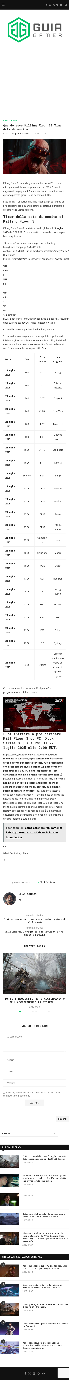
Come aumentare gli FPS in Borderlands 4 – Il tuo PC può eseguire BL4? (44, 1267)
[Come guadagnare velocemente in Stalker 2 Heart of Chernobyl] (9, 1309)
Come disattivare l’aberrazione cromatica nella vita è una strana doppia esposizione (42, 1345)
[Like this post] (41, 882)
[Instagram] (54, 4)
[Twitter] (50, 4)
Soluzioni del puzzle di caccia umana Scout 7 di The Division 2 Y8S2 (43, 1215)
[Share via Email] (54, 882)
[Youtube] (61, 4)
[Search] (65, 4)
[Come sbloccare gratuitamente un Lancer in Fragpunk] (9, 1328)
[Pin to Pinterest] (51, 882)
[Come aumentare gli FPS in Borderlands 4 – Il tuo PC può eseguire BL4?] (9, 1271)
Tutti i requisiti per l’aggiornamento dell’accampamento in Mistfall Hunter (44, 1157)
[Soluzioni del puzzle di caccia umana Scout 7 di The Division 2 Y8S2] (9, 1219)
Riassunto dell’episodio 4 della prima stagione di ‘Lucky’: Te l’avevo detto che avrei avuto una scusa (44, 1178)
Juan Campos (22, 133)
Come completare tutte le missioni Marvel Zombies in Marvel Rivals (42, 1286)
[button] (6, 982)
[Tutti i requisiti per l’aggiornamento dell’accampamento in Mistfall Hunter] (34, 973)
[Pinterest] (57, 4)
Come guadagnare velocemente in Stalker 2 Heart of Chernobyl (45, 1305)
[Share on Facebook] (44, 882)
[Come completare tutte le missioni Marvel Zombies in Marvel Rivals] (9, 1290)
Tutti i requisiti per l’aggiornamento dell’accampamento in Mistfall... (34, 1000)
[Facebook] (46, 4)
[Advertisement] (34, 85)
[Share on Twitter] (47, 882)
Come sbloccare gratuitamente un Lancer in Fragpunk (45, 1325)
